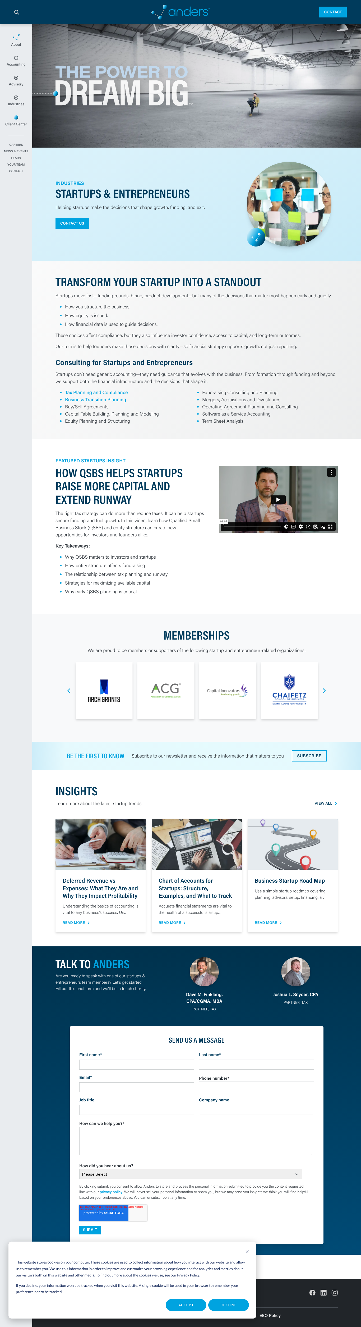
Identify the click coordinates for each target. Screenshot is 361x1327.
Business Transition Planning (95, 399)
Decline (229, 1305)
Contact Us (72, 223)
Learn (16, 158)
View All (323, 803)
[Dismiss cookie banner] (247, 1252)
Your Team (16, 164)
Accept (186, 1305)
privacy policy (111, 1191)
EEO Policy (270, 1315)
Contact (333, 12)
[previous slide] (69, 690)
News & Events (16, 151)
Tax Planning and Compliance (96, 392)
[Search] (16, 12)
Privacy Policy (188, 1275)
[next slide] (324, 690)
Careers (16, 145)
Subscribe (309, 756)
